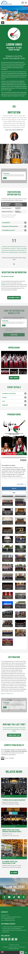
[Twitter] (23, 897)
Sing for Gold (5, 932)
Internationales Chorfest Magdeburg (11, 928)
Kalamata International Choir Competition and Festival (14, 930)
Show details (20, 484)
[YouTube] (9, 897)
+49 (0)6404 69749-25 (9, 918)
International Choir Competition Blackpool (13, 926)
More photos (14, 378)
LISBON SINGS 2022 (14, 735)
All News (14, 872)
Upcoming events (14, 298)
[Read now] (14, 437)
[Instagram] (19, 897)
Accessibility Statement (13, 948)
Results (7, 758)
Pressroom (5, 947)
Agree (5, 178)
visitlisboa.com (9, 693)
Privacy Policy (21, 947)
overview (3, 284)
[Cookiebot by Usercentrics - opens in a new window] (20, 460)
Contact (11, 947)
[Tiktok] (12, 939)
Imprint (15, 947)
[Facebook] (4, 897)
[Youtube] (16, 939)
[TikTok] (14, 897)
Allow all (14, 488)
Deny (14, 492)
